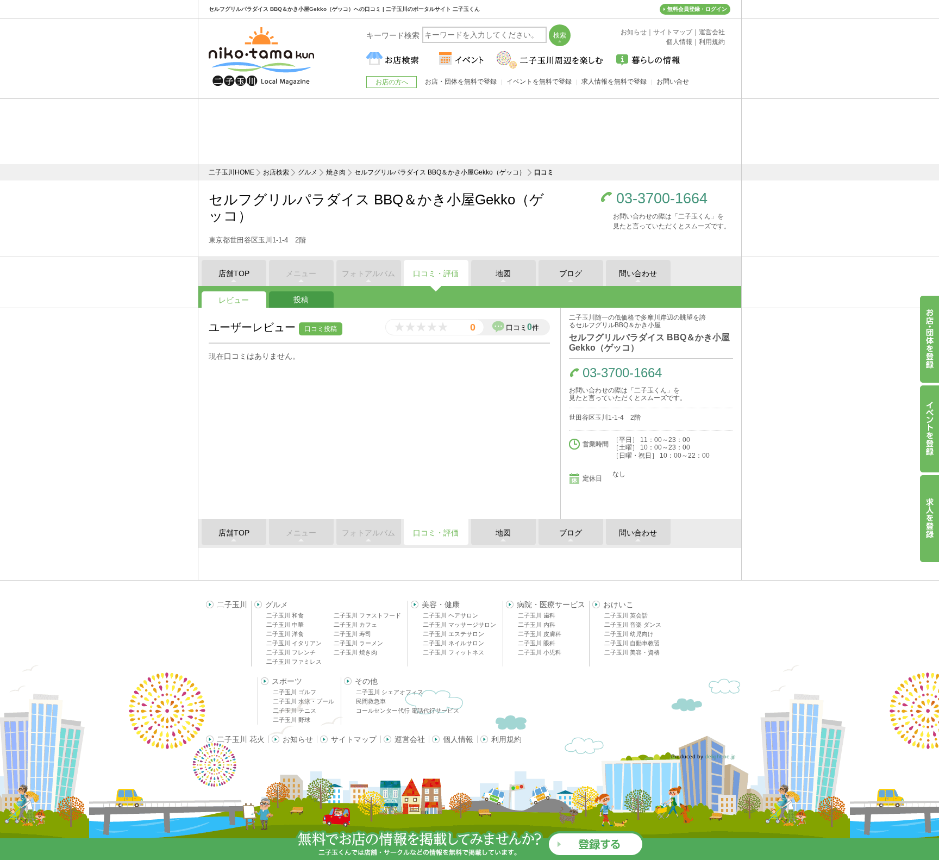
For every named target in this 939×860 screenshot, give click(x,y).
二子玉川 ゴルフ (294, 692)
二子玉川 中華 (285, 624)
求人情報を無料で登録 (614, 81)
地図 (503, 273)
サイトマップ (354, 739)
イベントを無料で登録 (539, 81)
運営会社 (410, 739)
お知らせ (298, 739)
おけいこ (618, 604)
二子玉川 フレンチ (291, 652)
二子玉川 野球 (291, 719)
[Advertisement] (469, 131)
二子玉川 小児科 (539, 652)
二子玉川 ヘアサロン (450, 615)
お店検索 (276, 172)
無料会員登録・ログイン (697, 9)
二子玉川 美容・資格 (632, 652)
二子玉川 (232, 604)
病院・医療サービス (551, 604)
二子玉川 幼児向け (629, 634)
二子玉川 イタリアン (294, 643)
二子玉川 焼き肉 (355, 652)
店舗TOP (233, 273)
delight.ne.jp (720, 756)
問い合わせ (638, 273)
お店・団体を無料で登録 (461, 81)
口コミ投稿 (320, 329)
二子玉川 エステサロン (453, 634)
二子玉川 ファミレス (294, 661)
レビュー (233, 300)
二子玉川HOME (231, 172)
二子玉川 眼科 (536, 643)
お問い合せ (672, 81)
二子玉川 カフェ (355, 624)
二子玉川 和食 (285, 615)
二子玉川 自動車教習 (632, 643)
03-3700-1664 (662, 198)
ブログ (570, 273)
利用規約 (506, 739)
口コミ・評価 (436, 273)
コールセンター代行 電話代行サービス (407, 710)
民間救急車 (371, 701)
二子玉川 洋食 (285, 634)
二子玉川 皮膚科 (539, 634)
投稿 (301, 299)
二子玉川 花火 (241, 739)
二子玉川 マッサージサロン (459, 624)
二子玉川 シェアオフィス (389, 692)
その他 (366, 681)
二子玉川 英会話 (626, 615)
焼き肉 (336, 172)
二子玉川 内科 (536, 624)
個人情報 (458, 739)
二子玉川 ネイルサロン (453, 643)
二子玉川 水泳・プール (303, 701)
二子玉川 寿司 (352, 634)
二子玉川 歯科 (536, 615)
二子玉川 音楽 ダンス (632, 624)
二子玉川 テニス (294, 710)
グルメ (307, 172)
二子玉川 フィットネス (453, 652)
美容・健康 (441, 604)
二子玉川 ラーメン (358, 643)
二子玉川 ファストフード (367, 615)
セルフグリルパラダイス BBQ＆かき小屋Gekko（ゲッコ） (439, 172)
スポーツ (287, 681)
